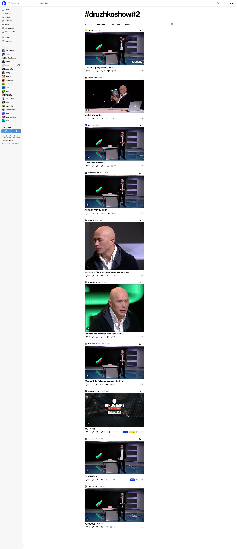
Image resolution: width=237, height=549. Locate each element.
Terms (4, 137)
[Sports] (11, 91)
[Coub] (4, 3)
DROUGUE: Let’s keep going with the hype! (104, 381)
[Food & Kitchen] (11, 98)
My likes (7, 37)
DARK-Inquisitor (93, 282)
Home (7, 10)
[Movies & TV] (11, 69)
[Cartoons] (11, 76)
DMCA (18, 137)
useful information (93, 115)
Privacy (9, 137)
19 (142, 213)
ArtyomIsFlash (92, 77)
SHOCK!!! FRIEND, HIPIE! (96, 210)
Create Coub (44, 3)
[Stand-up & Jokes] (11, 58)
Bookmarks (8, 41)
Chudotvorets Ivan (93, 172)
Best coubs (8, 21)
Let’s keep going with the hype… (100, 67)
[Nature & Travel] (11, 106)
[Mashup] (11, 61)
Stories (7, 24)
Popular (7, 13)
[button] (172, 24)
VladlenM (91, 30)
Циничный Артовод (94, 391)
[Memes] (11, 121)
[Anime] (11, 65)
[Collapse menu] (23, 546)
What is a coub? (10, 32)
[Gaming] (11, 73)
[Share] (140, 30)
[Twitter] (6, 131)
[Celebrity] (11, 102)
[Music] (11, 87)
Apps (11, 136)
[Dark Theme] (217, 3)
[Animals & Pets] (11, 50)
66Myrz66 (91, 220)
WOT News (90, 429)
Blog (7, 136)
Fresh (127, 24)
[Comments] (97, 71)
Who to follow (9, 28)
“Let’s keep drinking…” (95, 162)
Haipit (89, 125)
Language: (7, 140)
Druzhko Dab (91, 476)
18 (142, 71)
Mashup (131, 432)
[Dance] (11, 113)
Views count (115, 24)
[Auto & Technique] (11, 117)
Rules (13, 137)
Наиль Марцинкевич (94, 343)
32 (142, 432)
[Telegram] (16, 131)
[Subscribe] (18, 65)
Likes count (100, 24)
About (3, 136)
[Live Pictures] (11, 84)
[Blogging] (11, 54)
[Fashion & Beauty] (11, 110)
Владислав (91, 438)
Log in (231, 3)
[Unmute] (87, 109)
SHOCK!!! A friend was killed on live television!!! (107, 272)
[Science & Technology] (11, 95)
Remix (125, 432)
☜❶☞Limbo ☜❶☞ (93, 486)
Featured (7, 17)
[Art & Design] (11, 80)
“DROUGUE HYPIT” (94, 524)
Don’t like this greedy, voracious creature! (104, 333)
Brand (16, 136)
